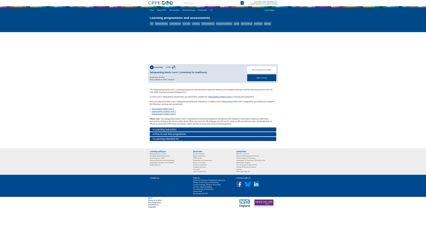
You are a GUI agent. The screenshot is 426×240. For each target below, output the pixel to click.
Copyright (152, 207)
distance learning (161, 24)
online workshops (208, 24)
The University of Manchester (246, 165)
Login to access (261, 78)
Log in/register (269, 10)
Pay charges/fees (154, 202)
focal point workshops (224, 24)
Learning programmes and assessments (180, 18)
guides (236, 24)
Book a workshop (199, 156)
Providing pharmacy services (160, 156)
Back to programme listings (261, 70)
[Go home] (161, 2)
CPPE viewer (197, 158)
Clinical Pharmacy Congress (246, 167)
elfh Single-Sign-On (243, 171)
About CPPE (161, 10)
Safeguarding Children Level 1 (220, 97)
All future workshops (200, 165)
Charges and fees (199, 167)
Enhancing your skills (157, 158)
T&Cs (150, 198)
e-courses (186, 24)
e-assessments (175, 24)
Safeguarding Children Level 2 (164, 114)
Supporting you (155, 165)
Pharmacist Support (243, 162)
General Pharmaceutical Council (247, 156)
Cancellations (153, 205)
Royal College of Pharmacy (245, 158)
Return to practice (199, 162)
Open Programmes (199, 171)
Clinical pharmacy (188, 10)
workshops (258, 24)
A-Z (211, 10)
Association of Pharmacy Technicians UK (250, 160)
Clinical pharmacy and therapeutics (162, 160)
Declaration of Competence (202, 160)
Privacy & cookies (155, 200)
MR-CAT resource (242, 154)
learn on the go (246, 24)
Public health (202, 10)
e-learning (195, 24)
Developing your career (158, 154)
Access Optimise (199, 154)
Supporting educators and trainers (162, 162)
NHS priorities (174, 10)
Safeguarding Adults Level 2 (163, 109)
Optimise (267, 24)
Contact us (154, 178)
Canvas (239, 169)
